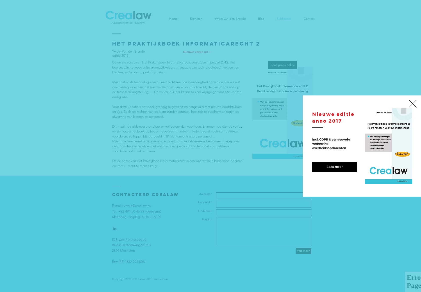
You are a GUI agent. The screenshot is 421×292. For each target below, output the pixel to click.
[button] (413, 103)
